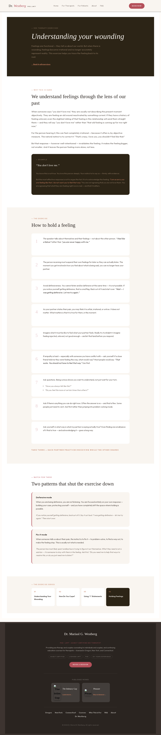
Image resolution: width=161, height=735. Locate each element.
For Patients (83, 6)
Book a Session (80, 664)
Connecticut (71, 713)
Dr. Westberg (80, 716)
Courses (82, 713)
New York (59, 713)
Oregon (48, 713)
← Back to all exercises (40, 64)
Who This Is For (95, 713)
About (94, 6)
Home (56, 6)
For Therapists (68, 6)
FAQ (102, 6)
